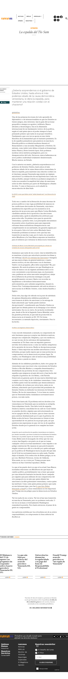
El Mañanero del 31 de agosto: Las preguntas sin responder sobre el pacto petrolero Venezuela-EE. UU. (6, 563)
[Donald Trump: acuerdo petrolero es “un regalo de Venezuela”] (60, 547)
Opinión (34, 28)
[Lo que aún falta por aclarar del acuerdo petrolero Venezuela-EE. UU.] (25, 547)
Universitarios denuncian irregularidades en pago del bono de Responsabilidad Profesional (42, 561)
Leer (7, 577)
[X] (1, 98)
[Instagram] (58, 20)
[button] (66, 18)
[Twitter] (55, 20)
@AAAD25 (16, 113)
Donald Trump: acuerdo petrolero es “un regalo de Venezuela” (60, 559)
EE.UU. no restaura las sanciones (35, 258)
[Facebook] (61, 17)
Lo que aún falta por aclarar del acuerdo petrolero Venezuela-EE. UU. (24, 561)
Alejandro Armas (3, 89)
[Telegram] (55, 17)
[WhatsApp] (4, 95)
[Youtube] (58, 17)
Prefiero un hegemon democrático (23, 327)
